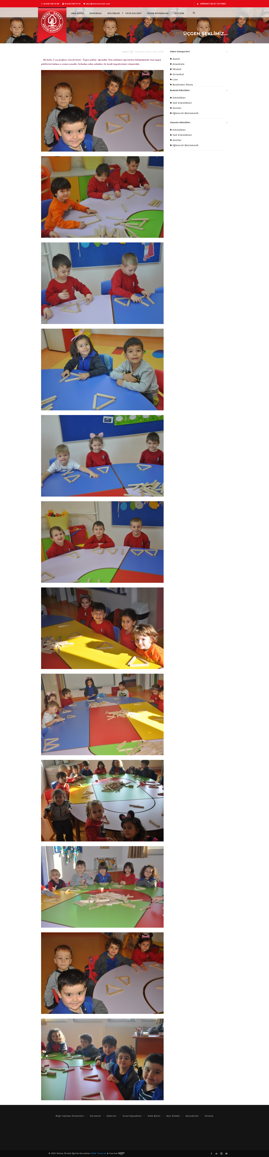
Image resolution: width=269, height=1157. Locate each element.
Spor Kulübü (133, 13)
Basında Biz (192, 1116)
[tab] (199, 52)
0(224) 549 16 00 (51, 3)
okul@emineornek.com (97, 3)
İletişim (209, 1116)
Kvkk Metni (154, 1116)
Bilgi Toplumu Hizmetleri (70, 1116)
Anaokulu (178, 64)
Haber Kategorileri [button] (180, 51)
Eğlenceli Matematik (186, 113)
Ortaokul (178, 74)
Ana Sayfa (77, 13)
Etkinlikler (179, 97)
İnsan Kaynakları (158, 13)
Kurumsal (96, 13)
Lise (175, 79)
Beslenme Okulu (183, 84)
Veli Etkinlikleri (182, 102)
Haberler (112, 1116)
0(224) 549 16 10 (72, 3)
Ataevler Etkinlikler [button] (180, 122)
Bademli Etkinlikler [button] (180, 90)
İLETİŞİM (179, 13)
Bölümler (114, 13)
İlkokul (177, 69)
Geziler (177, 107)
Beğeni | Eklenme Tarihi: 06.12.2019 (143, 52)
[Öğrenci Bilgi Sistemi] (213, 3)
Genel (176, 58)
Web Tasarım (99, 1153)
